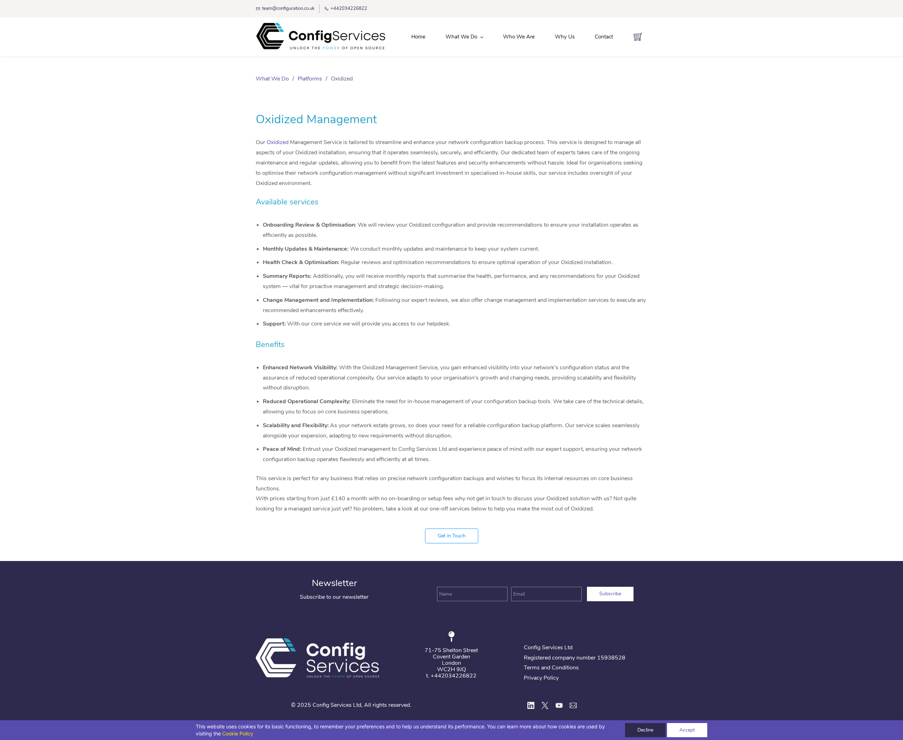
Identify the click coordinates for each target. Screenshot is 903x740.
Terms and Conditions (551, 668)
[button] (451, 536)
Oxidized (278, 142)
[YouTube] (559, 705)
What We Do (272, 79)
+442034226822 (454, 676)
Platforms (310, 79)
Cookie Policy (237, 733)
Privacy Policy (541, 678)
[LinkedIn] (531, 705)
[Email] (573, 705)
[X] (545, 705)
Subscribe (610, 593)
